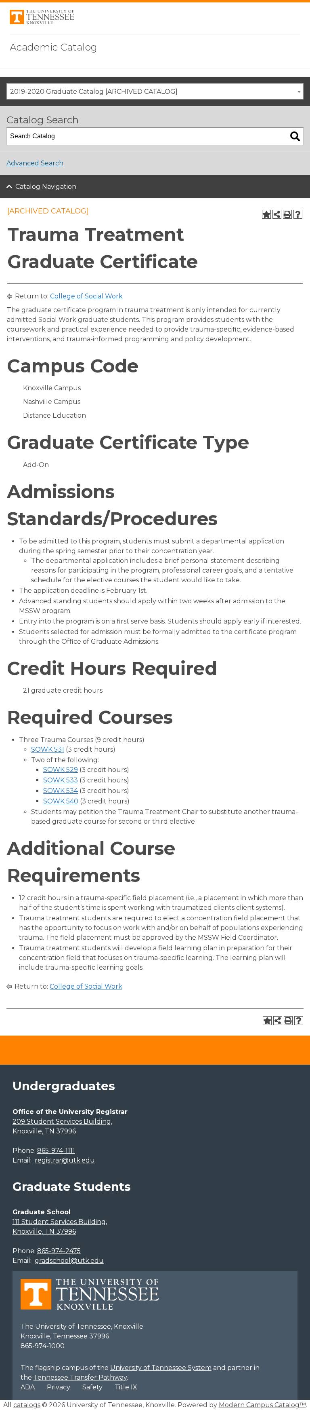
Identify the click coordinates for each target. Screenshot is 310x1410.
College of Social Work (86, 296)
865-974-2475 (59, 1251)
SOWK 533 (60, 780)
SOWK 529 (60, 770)
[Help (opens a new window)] (297, 214)
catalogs (26, 1405)
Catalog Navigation (45, 186)
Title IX (126, 1387)
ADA (28, 1387)
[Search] (295, 136)
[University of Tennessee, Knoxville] (42, 22)
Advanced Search (34, 163)
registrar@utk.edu (65, 1160)
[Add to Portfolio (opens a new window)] (266, 214)
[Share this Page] (276, 214)
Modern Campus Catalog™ (262, 1405)
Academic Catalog (53, 47)
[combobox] (155, 91)
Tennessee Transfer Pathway (80, 1377)
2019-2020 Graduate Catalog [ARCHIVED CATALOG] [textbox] (94, 91)
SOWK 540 (60, 801)
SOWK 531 (47, 749)
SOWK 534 (60, 791)
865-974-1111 (56, 1150)
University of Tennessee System (161, 1368)
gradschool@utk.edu (69, 1260)
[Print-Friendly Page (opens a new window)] (287, 214)
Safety (92, 1387)
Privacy (58, 1387)
